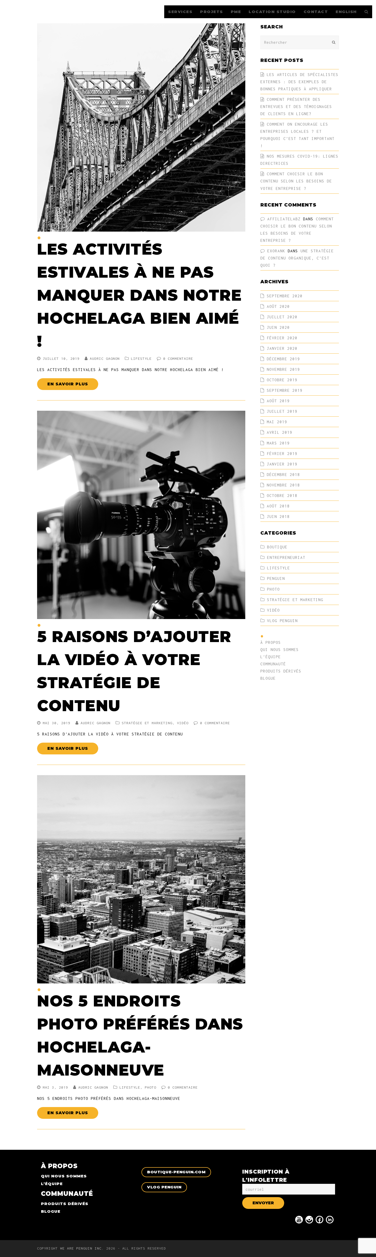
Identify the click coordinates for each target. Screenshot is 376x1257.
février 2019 (282, 453)
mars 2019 (278, 443)
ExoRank (276, 250)
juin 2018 (278, 516)
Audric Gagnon (105, 358)
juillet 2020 (282, 317)
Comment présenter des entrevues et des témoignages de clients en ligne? (296, 106)
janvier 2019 (282, 464)
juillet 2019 (282, 411)
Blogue (268, 678)
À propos (270, 642)
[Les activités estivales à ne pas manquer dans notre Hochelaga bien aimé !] (141, 228)
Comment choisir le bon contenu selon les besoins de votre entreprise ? (296, 180)
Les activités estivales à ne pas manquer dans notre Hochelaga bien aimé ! (139, 295)
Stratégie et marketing (147, 723)
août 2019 (278, 400)
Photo (150, 1087)
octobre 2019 (282, 379)
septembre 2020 (285, 296)
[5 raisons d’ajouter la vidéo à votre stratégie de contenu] (141, 615)
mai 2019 (277, 421)
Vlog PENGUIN (282, 620)
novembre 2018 (283, 485)
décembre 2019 (283, 358)
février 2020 (282, 337)
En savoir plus (67, 384)
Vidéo (183, 723)
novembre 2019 (283, 369)
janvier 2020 (282, 348)
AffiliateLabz (284, 218)
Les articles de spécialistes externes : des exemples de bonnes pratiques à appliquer (299, 81)
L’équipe (270, 656)
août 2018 (278, 506)
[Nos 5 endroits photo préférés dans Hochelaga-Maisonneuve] (141, 980)
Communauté (273, 664)
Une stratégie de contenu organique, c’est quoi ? (297, 257)
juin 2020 (278, 327)
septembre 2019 (285, 390)
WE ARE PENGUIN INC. (82, 1248)
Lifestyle (141, 358)
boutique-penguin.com (176, 1171)
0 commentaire (178, 358)
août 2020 (278, 306)
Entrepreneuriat (286, 557)
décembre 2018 (283, 474)
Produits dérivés (280, 671)
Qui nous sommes (279, 649)
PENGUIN (276, 578)
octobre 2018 (282, 495)
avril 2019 (279, 432)
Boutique (277, 547)
